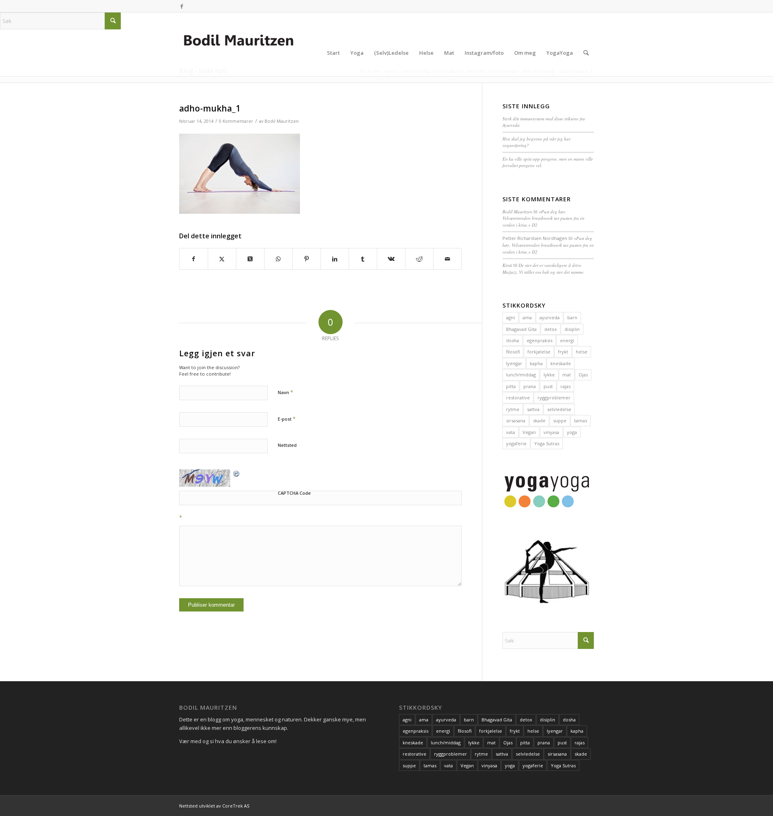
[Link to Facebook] (182, 6)
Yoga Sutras (546, 443)
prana (529, 386)
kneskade (560, 363)
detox (550, 329)
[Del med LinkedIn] (335, 258)
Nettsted (287, 445)
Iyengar (514, 363)
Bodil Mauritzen (282, 121)
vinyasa (551, 432)
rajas (565, 386)
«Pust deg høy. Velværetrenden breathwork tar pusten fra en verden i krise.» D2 (543, 218)
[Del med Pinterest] (306, 258)
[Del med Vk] (391, 258)
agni (510, 317)
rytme (512, 409)
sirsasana (515, 420)
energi (567, 340)
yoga (572, 432)
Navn (285, 392)
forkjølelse (538, 352)
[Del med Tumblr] (363, 258)
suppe (559, 420)
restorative (518, 398)
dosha (512, 340)
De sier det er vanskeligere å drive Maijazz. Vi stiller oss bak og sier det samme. (543, 268)
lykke (549, 375)
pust (548, 386)
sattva (533, 409)
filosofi (513, 352)
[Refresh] (236, 473)
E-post (287, 418)
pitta (511, 386)
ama (527, 317)
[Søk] (586, 52)
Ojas (583, 375)
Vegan (529, 432)
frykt (563, 352)
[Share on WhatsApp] (278, 258)
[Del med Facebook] (194, 258)
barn (572, 317)
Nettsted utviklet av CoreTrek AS (214, 806)
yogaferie (516, 443)
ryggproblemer (553, 398)
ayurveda (549, 317)
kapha (536, 363)
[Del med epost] (447, 258)
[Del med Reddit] (419, 258)
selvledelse (559, 409)
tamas (580, 420)
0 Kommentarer (236, 121)
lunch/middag (521, 375)
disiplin (572, 329)
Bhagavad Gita (521, 329)
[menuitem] (333, 52)
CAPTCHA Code (294, 493)
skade (539, 420)
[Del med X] (222, 258)
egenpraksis (539, 340)
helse (581, 352)
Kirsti (507, 265)
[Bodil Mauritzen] (239, 52)
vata (510, 432)
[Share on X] (250, 258)
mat (566, 375)
